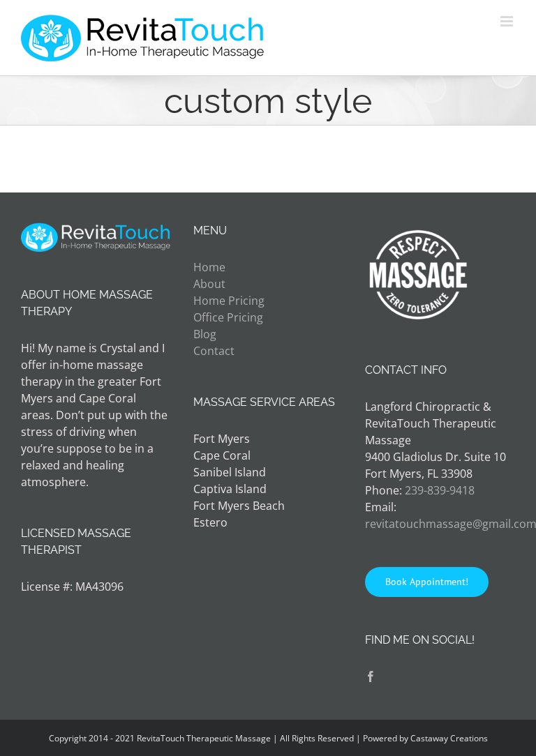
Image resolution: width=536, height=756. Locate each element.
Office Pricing (228, 317)
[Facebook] (370, 676)
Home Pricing (229, 300)
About (209, 284)
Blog (204, 334)
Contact (213, 350)
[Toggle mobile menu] (507, 21)
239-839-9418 (440, 490)
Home (209, 267)
